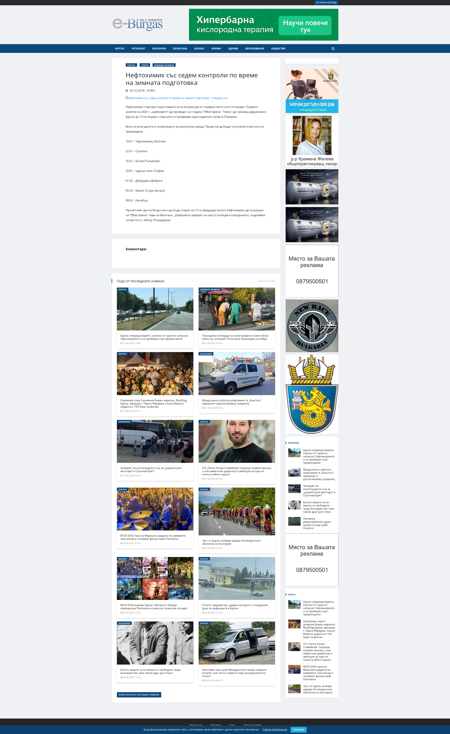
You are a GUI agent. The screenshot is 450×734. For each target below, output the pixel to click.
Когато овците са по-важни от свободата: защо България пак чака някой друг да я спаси (150, 671)
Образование (254, 48)
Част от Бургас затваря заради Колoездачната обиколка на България (231, 542)
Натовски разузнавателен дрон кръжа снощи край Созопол (317, 523)
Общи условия (252, 725)
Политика (180, 48)
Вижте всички (266, 281)
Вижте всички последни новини (139, 694)
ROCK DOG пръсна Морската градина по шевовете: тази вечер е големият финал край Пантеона (153, 537)
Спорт (144, 65)
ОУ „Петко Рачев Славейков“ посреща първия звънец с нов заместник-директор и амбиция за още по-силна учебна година (236, 471)
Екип (232, 725)
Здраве (233, 48)
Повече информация (275, 729)
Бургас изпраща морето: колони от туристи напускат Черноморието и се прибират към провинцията (154, 337)
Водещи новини (164, 65)
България (159, 48)
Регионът (138, 48)
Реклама (216, 725)
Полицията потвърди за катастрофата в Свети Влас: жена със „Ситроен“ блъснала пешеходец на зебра (235, 337)
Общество (278, 48)
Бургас (120, 48)
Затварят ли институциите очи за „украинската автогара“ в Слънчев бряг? (150, 469)
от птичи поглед (326, 2)
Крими (216, 48)
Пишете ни (195, 725)
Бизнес (199, 48)
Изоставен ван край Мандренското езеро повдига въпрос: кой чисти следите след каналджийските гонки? (234, 673)
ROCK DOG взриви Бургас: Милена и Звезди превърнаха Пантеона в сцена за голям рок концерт (154, 606)
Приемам (298, 729)
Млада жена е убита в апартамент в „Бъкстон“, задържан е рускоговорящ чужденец (232, 401)
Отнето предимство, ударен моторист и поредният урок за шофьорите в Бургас (235, 606)
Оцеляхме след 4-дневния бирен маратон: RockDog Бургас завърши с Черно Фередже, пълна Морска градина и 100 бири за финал (153, 403)
